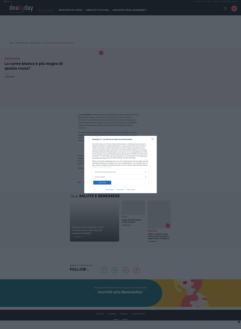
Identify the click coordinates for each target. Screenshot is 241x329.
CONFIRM (102, 182)
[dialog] (120, 164)
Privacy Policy (131, 189)
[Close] (153, 139)
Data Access (120, 189)
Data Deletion (110, 189)
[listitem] (120, 172)
